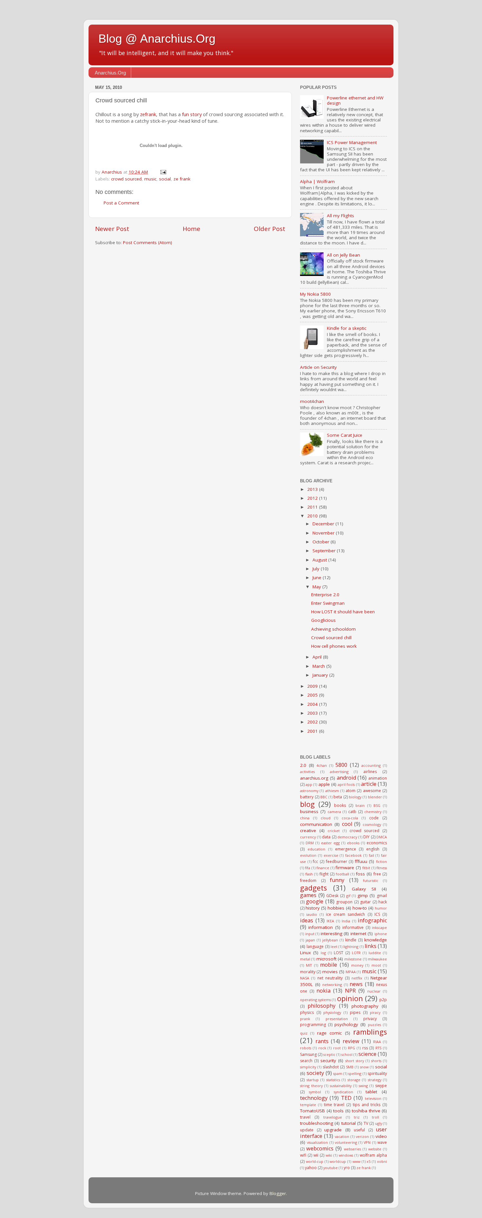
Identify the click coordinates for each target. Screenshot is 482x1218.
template (308, 1104)
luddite (375, 952)
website (374, 1148)
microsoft (326, 959)
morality (307, 972)
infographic (372, 920)
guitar (365, 902)
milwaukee (377, 958)
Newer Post (112, 228)
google (314, 901)
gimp (362, 895)
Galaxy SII (364, 889)
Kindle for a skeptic (346, 328)
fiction (381, 861)
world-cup (314, 1161)
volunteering (346, 1142)
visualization (317, 1142)
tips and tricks (367, 1104)
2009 (313, 686)
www (356, 1161)
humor (381, 908)
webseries (352, 1148)
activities (307, 771)
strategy (374, 1079)
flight (324, 874)
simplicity (308, 1066)
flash (309, 874)
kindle (350, 940)
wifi (303, 1155)
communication (316, 824)
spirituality (377, 1073)
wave (382, 1142)
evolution (308, 855)
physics (307, 1012)
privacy (370, 1018)
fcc (315, 861)
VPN (367, 1142)
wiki (329, 1155)
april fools (346, 784)
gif (348, 895)
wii (315, 1155)
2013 (313, 489)
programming (313, 1024)
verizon (362, 1136)
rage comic (329, 1033)
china (305, 817)
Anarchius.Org (110, 72)
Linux (305, 953)
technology (314, 1098)
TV (366, 1123)
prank (305, 1018)
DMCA (381, 836)
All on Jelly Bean (343, 255)
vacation (342, 1136)
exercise (331, 855)
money (357, 965)
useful (359, 1130)
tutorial (348, 1123)
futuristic (370, 880)
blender (375, 796)
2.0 (303, 765)
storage (354, 1079)
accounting (371, 765)
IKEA (330, 920)
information (320, 927)
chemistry (372, 811)
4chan (321, 765)
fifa (307, 867)
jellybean (330, 939)
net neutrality (330, 978)
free (377, 874)
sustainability (340, 1085)
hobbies (336, 908)
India (346, 920)
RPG (351, 1047)
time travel (334, 1104)
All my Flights (340, 216)
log (323, 952)
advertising (339, 771)
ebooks (353, 842)
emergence (345, 849)
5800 (341, 764)
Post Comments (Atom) (147, 242)
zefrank (148, 114)
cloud (326, 817)
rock (322, 1047)
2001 (313, 731)
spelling (354, 1073)
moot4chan (312, 401)
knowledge (375, 940)
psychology (346, 1024)
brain (360, 805)
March (319, 666)
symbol (315, 1091)
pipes (355, 1012)
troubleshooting (316, 1123)
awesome (372, 790)
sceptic (329, 1054)
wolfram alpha (373, 1155)
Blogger (278, 1193)
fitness (381, 867)
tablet (371, 1092)
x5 (369, 1161)
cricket (334, 830)
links (370, 946)
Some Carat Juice (344, 435)
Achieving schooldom (333, 629)
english (372, 849)
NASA (304, 978)
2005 (313, 695)
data (326, 837)
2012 (313, 498)
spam (337, 1073)
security (328, 1060)
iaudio (311, 914)
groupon (344, 902)
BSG (376, 805)
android (346, 777)
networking (332, 984)
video (381, 1136)
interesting (331, 933)
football (342, 874)
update (306, 1130)
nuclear (374, 991)
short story (354, 1060)
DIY (366, 837)
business (309, 811)
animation (377, 778)
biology (355, 796)
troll (375, 1117)
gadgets (313, 887)
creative (308, 830)
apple (324, 784)
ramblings (370, 1032)
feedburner (336, 861)
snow (364, 1066)
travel (305, 1117)
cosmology (372, 824)
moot (376, 965)
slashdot (331, 1067)
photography (364, 1006)
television (373, 1098)
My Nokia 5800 (315, 294)
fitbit (366, 867)
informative (353, 927)
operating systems (315, 999)
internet (358, 933)
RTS (378, 1047)
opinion (350, 998)
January (320, 675)
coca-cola (350, 817)
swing (363, 1085)
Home (191, 228)
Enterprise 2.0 (325, 595)
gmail (382, 895)
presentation (337, 1018)
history (313, 908)
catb (352, 811)
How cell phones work (334, 646)
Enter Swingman (328, 603)
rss (365, 1048)
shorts (376, 1060)
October (321, 542)
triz (357, 1117)
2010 (313, 516)
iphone (380, 933)
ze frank (182, 179)
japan (310, 939)
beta (337, 797)
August (320, 560)
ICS (377, 914)
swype (381, 1085)
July (316, 569)
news (356, 984)
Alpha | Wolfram (317, 181)
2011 (313, 507)
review (351, 1041)
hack (382, 902)
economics (377, 843)
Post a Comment (121, 203)
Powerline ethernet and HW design (355, 100)
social (165, 179)
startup (313, 1079)
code (374, 818)
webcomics (319, 1148)
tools (338, 1111)
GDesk (332, 895)
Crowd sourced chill (331, 637)
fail (371, 855)
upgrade (333, 1130)
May (317, 587)
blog (307, 804)
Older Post (269, 228)
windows (346, 1155)
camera (334, 811)
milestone (353, 958)
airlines (370, 771)
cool (347, 824)
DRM (310, 842)
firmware (344, 868)
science (367, 1054)
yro (347, 1167)
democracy (347, 836)
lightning (350, 946)
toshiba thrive (366, 1111)
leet (334, 946)
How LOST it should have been (343, 612)
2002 (313, 722)
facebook (353, 855)
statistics (333, 1079)
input (309, 933)
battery (306, 797)
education (316, 849)
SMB (349, 1066)
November (324, 533)
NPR (350, 990)
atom (350, 790)
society (315, 1073)
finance (322, 867)
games (308, 895)
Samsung (308, 1054)
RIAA (377, 1041)
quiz (304, 1033)
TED (346, 1098)
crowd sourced (126, 179)
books (340, 805)
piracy (375, 1012)
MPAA (351, 971)
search (306, 1060)
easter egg (330, 842)
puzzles (374, 1024)
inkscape (379, 927)
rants (322, 1041)
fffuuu (361, 861)
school (346, 1054)
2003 (313, 713)
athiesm (332, 790)
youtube (330, 1167)
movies (330, 972)
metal (305, 958)
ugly (378, 1123)
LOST (338, 953)
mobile (328, 964)
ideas (306, 920)
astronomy (309, 790)
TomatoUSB (312, 1111)
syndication (343, 1091)
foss (360, 874)
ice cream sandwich (345, 914)
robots (305, 1047)
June (317, 577)
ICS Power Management (352, 142)
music (150, 179)
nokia (323, 990)
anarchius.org (314, 778)
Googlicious (323, 620)
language (315, 946)
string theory (311, 1085)
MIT (309, 965)
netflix (356, 978)
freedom (308, 880)
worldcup (338, 1161)
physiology (332, 1012)
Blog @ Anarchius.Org (156, 38)
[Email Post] (163, 172)
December (323, 524)
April (317, 657)
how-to (359, 908)
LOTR (356, 952)
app (309, 784)
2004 (313, 704)
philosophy (321, 1005)
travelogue (332, 1117)
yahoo (311, 1167)
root (337, 1047)
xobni (382, 1161)
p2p (383, 999)
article (368, 784)
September (324, 551)
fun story (192, 114)
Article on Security (318, 367)
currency (308, 836)
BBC (323, 796)
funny (337, 880)
